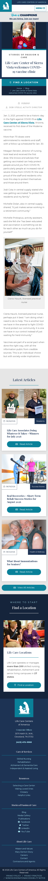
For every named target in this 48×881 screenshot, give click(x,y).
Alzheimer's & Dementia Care (24, 765)
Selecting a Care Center (24, 785)
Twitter (25, 825)
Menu (41, 9)
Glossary (24, 792)
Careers (24, 855)
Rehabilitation (24, 762)
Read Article (26, 444)
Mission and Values (24, 849)
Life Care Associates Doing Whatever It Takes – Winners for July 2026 (23, 433)
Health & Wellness (37, 552)
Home (19, 88)
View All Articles (25, 587)
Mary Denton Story (24, 852)
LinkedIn (25, 828)
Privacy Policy (13, 876)
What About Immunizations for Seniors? (22, 563)
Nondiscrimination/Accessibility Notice (25, 878)
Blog (27, 88)
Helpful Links (24, 795)
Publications (24, 819)
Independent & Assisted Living (24, 768)
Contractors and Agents (24, 861)
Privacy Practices (33, 876)
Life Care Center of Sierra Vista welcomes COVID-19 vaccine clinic (24, 67)
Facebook (25, 822)
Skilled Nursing (24, 759)
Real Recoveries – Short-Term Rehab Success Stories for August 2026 (24, 498)
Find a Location (25, 685)
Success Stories (38, 487)
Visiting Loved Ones (24, 789)
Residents (40, 421)
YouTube (25, 831)
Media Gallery (24, 815)
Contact (24, 858)
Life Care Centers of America (31, 2)
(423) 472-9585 (24, 742)
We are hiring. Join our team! (24, 19)
